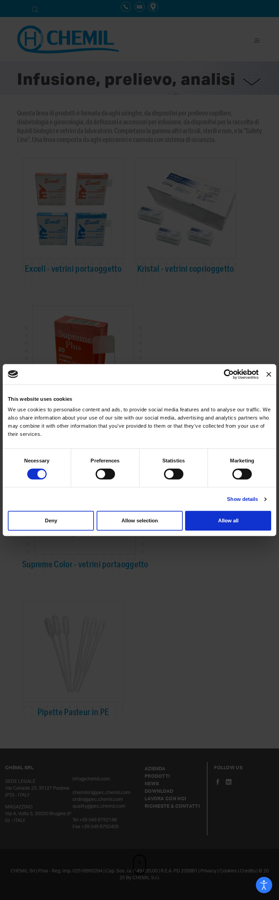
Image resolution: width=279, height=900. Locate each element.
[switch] (105, 474)
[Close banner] (268, 374)
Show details (242, 499)
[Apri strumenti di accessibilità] (264, 885)
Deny (51, 520)
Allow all (228, 520)
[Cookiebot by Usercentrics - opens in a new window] (229, 374)
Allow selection (139, 520)
